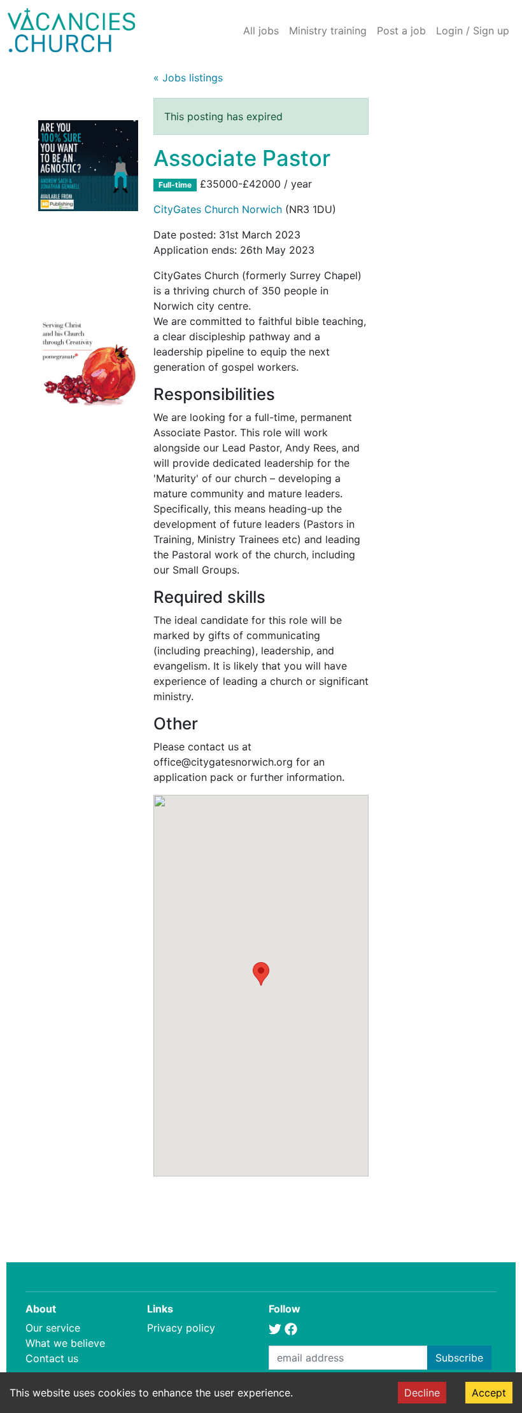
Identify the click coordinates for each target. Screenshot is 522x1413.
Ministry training (328, 30)
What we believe (65, 1343)
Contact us (51, 1358)
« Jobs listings (188, 77)
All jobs (261, 30)
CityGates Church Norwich (217, 209)
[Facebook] (291, 1327)
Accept (489, 1392)
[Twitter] (275, 1327)
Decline (422, 1392)
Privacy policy (181, 1327)
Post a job (401, 30)
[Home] (71, 30)
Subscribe (459, 1357)
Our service (52, 1327)
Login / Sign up (472, 30)
